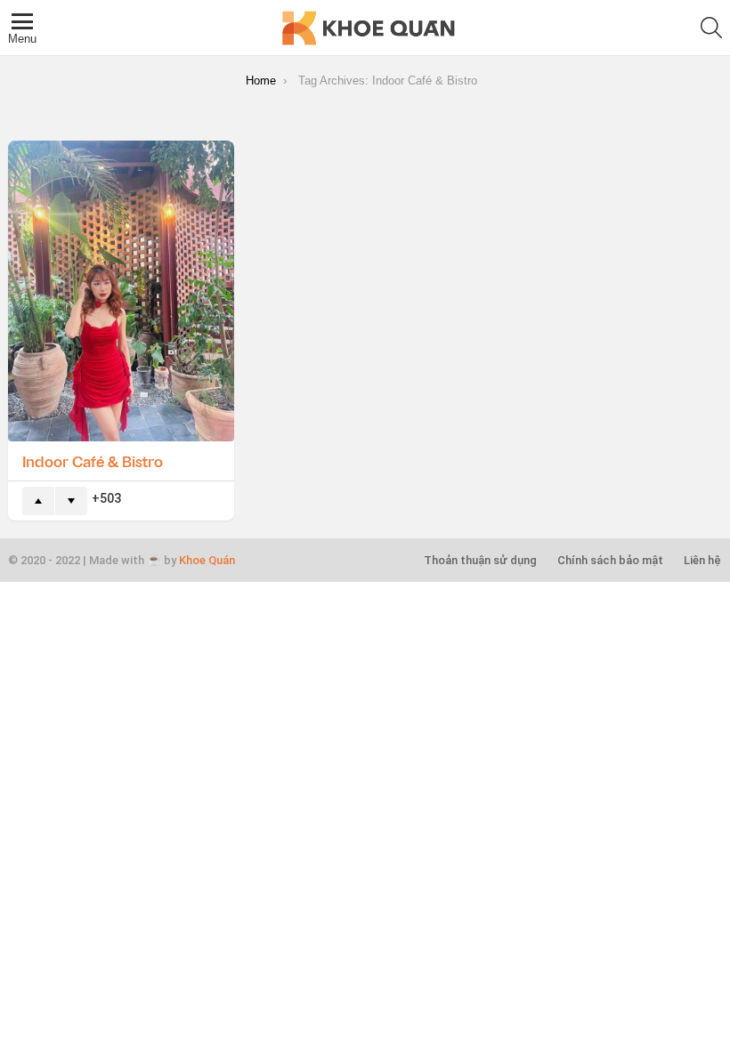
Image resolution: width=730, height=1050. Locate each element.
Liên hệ (702, 560)
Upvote (38, 501)
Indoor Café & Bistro (92, 461)
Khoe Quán (207, 560)
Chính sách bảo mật (610, 560)
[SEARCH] (711, 27)
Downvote (71, 501)
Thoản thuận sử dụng (480, 560)
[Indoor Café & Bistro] (121, 291)
